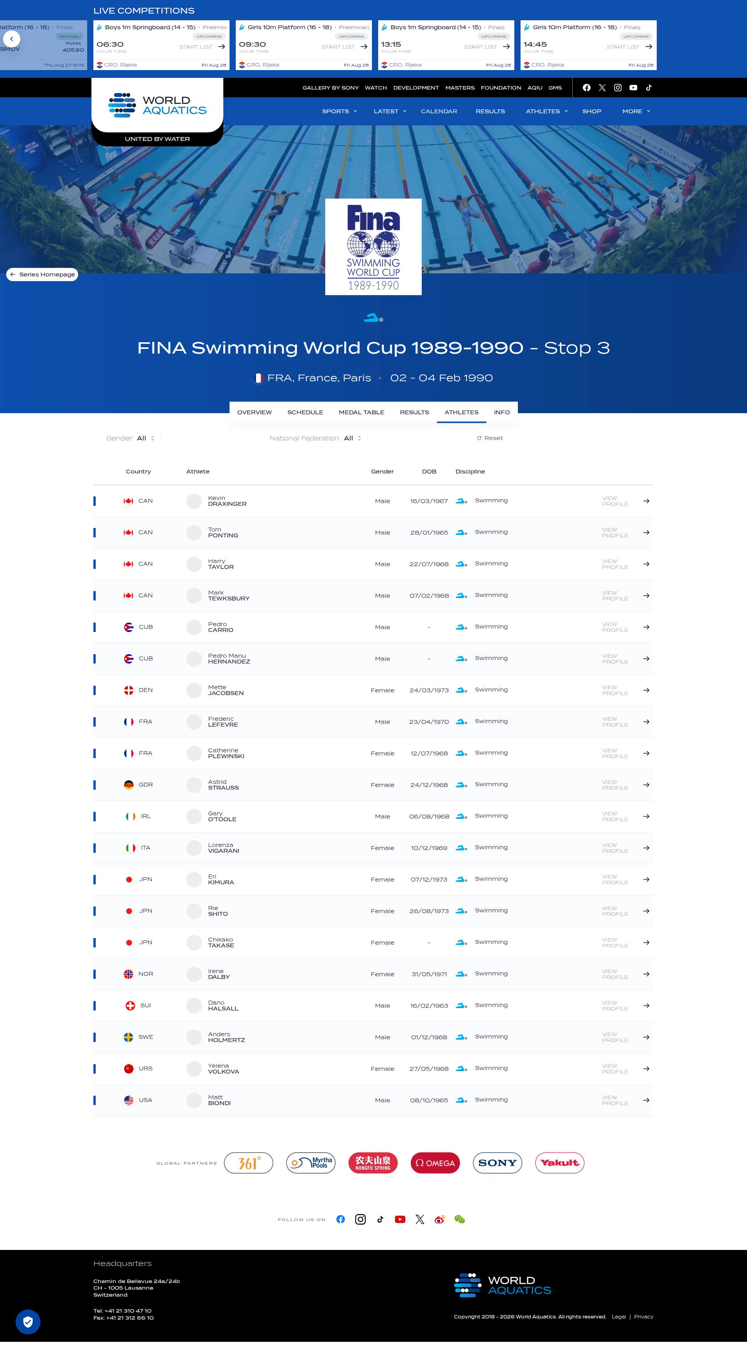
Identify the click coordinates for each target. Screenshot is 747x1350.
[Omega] (435, 1163)
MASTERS (460, 88)
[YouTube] (400, 1219)
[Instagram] (360, 1219)
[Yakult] (560, 1163)
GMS (555, 88)
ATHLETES (543, 111)
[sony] (497, 1163)
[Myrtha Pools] (311, 1163)
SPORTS (335, 111)
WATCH (376, 88)
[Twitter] (420, 1219)
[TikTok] (380, 1219)
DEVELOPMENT (416, 88)
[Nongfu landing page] (373, 1163)
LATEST (386, 111)
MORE (632, 111)
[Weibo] (440, 1219)
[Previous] (11, 39)
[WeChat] (460, 1219)
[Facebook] (341, 1219)
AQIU (535, 88)
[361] (248, 1163)
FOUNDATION (501, 88)
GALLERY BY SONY (331, 88)
